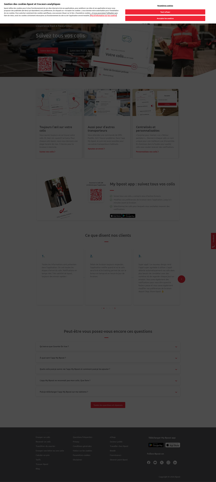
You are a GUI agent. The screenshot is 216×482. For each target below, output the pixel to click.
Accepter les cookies (165, 18)
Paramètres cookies (165, 5)
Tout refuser (165, 12)
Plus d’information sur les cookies (103, 15)
